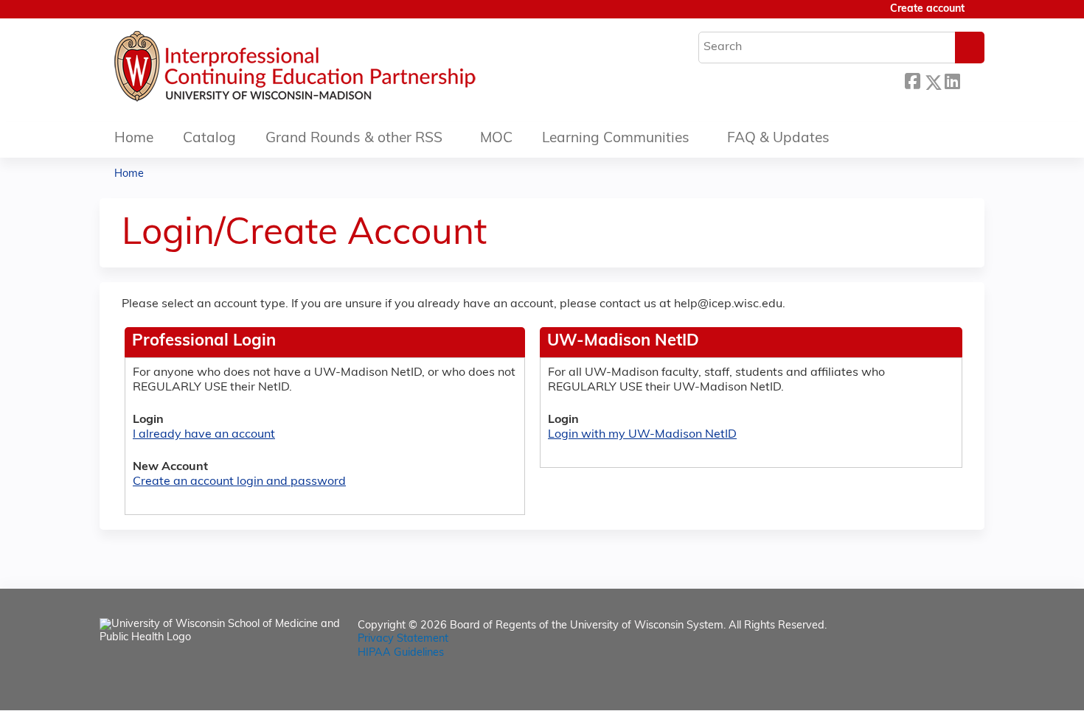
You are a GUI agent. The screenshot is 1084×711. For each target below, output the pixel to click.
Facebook (912, 80)
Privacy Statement (403, 639)
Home (133, 139)
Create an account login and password (239, 482)
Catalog (209, 139)
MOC (496, 139)
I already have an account (204, 435)
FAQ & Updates (778, 139)
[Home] (339, 70)
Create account (927, 9)
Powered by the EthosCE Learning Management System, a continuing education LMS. (932, 686)
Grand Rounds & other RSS (353, 139)
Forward (972, 80)
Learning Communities (615, 139)
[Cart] (980, 15)
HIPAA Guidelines (401, 653)
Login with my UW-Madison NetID (642, 435)
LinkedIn (952, 80)
